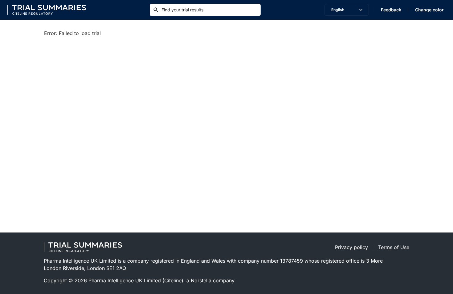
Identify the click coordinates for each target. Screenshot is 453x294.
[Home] (46, 10)
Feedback (391, 9)
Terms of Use (393, 247)
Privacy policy (351, 247)
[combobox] (346, 10)
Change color (429, 9)
